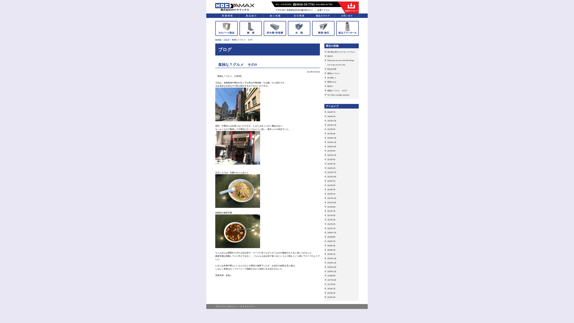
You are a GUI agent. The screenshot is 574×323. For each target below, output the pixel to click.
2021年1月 (331, 228)
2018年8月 (331, 276)
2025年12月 (331, 121)
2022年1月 (331, 194)
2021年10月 (331, 203)
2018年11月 (331, 271)
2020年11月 (331, 233)
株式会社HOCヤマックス (235, 9)
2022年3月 (331, 190)
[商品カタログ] (323, 15)
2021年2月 (331, 224)
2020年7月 (331, 241)
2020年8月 (331, 237)
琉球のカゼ (331, 82)
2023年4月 (331, 159)
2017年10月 (331, 280)
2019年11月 (331, 263)
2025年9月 (331, 129)
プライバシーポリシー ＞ (227, 306)
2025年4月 (331, 134)
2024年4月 (331, 151)
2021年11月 (331, 198)
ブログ (226, 40)
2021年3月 (331, 220)
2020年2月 (331, 250)
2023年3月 (331, 164)
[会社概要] (299, 15)
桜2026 (330, 56)
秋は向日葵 (331, 69)
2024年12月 (331, 138)
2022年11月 (331, 172)
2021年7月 (331, 211)
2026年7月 (331, 112)
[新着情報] (227, 15)
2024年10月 (331, 147)
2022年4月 (331, 185)
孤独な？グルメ (333, 73)
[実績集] (275, 15)
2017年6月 (331, 284)
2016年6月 (331, 293)
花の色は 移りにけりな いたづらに (341, 52)
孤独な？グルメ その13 (337, 91)
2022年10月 (331, 177)
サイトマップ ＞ (248, 306)
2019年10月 (331, 267)
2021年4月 (331, 215)
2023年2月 (331, 168)
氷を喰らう (331, 78)
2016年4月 (331, 297)
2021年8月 (331, 207)
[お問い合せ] (347, 15)
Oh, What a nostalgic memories (338, 95)
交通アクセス (323, 10)
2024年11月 (331, 142)
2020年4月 (331, 246)
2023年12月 (331, 155)
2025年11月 (331, 125)
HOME (218, 40)
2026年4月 (331, 116)
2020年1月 (331, 254)
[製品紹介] (251, 15)
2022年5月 (331, 181)
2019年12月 (331, 258)
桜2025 (330, 86)
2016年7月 (331, 289)
